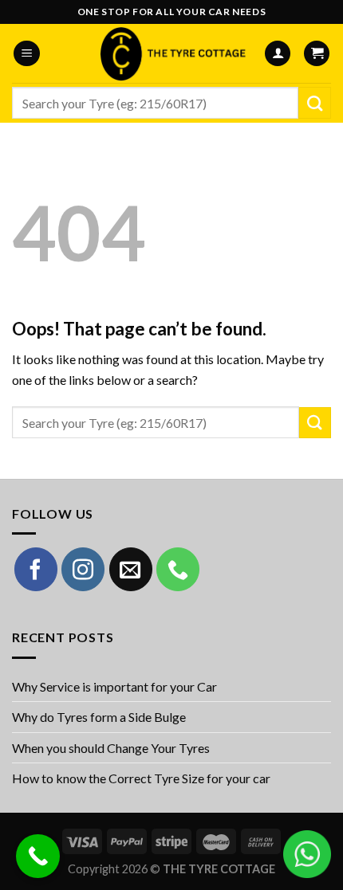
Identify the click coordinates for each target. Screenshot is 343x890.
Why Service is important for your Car (114, 686)
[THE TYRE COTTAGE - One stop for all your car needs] (171, 53)
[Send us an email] (130, 568)
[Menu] (27, 54)
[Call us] (177, 568)
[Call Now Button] (38, 856)
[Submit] (314, 103)
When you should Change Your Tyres (111, 747)
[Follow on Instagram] (82, 568)
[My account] (277, 54)
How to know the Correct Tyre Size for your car (141, 778)
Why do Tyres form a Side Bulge (99, 716)
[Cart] (316, 54)
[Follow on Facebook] (35, 568)
